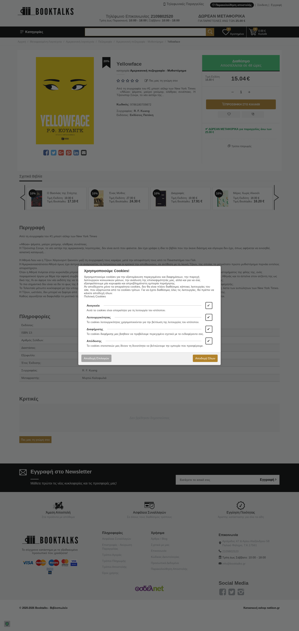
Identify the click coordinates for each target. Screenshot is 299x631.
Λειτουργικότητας (99, 317)
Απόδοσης (94, 341)
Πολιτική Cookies (95, 296)
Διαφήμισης (95, 329)
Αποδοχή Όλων (205, 358)
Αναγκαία (93, 305)
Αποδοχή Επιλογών (96, 358)
